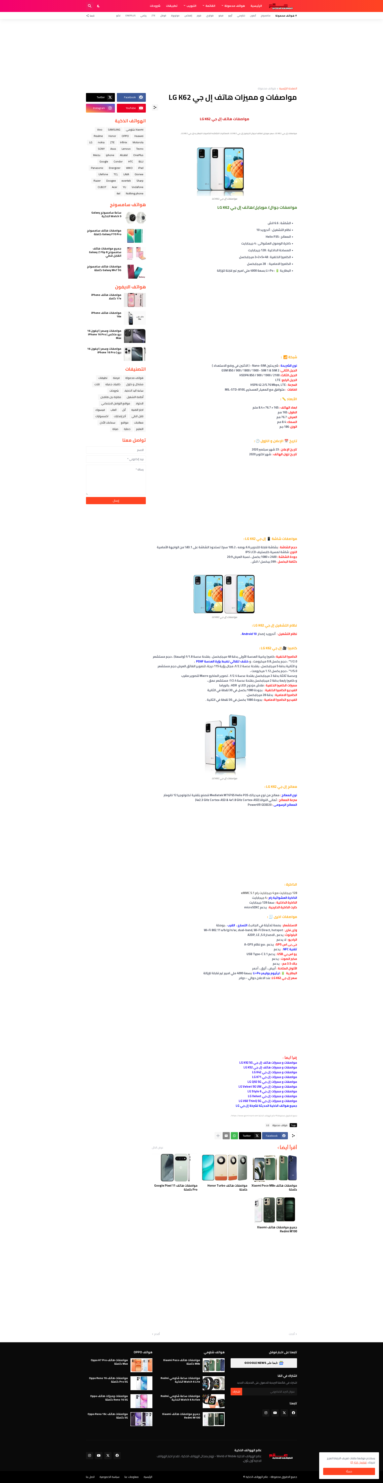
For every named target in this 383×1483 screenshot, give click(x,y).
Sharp (139, 180)
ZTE (153, 15)
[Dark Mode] (98, 6)
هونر (199, 15)
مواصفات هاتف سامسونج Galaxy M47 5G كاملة (104, 268)
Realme (98, 136)
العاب (113, 409)
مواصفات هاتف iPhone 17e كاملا (106, 296)
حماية (127, 429)
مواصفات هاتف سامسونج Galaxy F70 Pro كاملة (104, 232)
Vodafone (137, 187)
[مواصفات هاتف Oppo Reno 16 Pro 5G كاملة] (141, 1383)
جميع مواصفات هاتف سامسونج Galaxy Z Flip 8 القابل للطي (105, 252)
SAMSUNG (114, 129)
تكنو (118, 15)
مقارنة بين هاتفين (110, 397)
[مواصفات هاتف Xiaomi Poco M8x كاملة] (274, 1168)
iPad (140, 167)
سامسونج (265, 15)
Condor (118, 161)
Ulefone (103, 174)
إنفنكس (188, 15)
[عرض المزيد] (218, 1135)
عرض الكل (157, 1147)
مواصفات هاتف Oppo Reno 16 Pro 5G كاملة (108, 1379)
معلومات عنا (131, 1476)
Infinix (123, 142)
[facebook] (293, 1413)
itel (118, 193)
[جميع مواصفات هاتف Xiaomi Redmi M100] (274, 1209)
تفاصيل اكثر (360, 1462)
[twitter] (284, 1413)
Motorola (138, 142)
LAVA (126, 174)
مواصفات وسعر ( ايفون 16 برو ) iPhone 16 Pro (104, 350)
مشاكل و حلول (134, 384)
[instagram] (265, 1413)
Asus (113, 148)
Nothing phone (134, 193)
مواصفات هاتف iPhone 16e (106, 314)
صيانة (115, 429)
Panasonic (97, 167)
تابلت (97, 384)
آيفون (253, 15)
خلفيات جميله (112, 384)
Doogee (111, 180)
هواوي (210, 15)
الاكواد (139, 403)
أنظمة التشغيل (135, 397)
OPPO (125, 136)
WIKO (129, 167)
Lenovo (126, 148)
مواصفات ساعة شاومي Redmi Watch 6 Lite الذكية (180, 1379)
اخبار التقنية (137, 409)
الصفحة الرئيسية (288, 88)
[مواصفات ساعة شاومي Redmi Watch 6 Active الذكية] (214, 1401)
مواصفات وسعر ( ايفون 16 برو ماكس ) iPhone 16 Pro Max (104, 334)
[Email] (226, 1135)
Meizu (96, 155)
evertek (126, 180)
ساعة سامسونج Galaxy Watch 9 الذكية (106, 214)
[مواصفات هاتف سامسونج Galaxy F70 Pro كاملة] (135, 236)
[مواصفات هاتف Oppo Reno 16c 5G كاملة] (141, 1419)
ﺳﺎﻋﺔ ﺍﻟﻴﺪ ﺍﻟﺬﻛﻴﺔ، (133, 390)
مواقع (124, 422)
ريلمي (143, 15)
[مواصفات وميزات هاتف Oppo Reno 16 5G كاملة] (141, 1401)
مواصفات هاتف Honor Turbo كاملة (227, 1187)
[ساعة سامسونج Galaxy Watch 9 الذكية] (135, 218)
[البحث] (90, 6)
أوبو (230, 15)
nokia (101, 142)
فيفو (220, 15)
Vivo (99, 129)
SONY (101, 148)
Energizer (114, 167)
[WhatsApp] (234, 1135)
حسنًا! (349, 1471)
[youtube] (275, 1413)
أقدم (157, 1334)
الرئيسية (256, 5)
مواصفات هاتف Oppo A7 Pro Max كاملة (109, 1361)
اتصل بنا (90, 1476)
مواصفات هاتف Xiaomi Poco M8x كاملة (274, 1187)
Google (104, 161)
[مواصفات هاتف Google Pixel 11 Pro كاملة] (174, 1168)
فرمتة (116, 377)
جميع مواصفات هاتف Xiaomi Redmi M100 (277, 1229)
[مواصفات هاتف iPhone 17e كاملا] (135, 300)
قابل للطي (137, 416)
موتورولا (175, 15)
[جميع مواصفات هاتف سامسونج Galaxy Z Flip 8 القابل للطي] (135, 254)
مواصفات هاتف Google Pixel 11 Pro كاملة (175, 1187)
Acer (114, 187)
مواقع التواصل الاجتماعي (115, 403)
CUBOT (102, 187)
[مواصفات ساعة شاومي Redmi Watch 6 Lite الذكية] (214, 1383)
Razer (97, 180)
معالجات (138, 422)
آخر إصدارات (120, 416)
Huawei (138, 136)
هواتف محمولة (234, 5)
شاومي (241, 15)
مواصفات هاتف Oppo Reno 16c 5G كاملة (108, 1415)
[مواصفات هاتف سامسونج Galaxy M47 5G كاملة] (135, 272)
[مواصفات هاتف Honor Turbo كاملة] (224, 1168)
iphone (110, 155)
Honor (112, 136)
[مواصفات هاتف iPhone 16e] (135, 318)
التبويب (191, 5)
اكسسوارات (101, 416)
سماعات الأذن (107, 422)
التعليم (139, 429)
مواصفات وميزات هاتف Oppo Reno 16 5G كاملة (109, 1397)
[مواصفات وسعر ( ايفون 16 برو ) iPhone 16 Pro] (135, 354)
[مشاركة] (155, 107)
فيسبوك (100, 409)
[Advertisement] (191, 53)
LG (267, 1125)
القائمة (210, 5)
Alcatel (124, 155)
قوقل (163, 15)
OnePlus (130, 15)
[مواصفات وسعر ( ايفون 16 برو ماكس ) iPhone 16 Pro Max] (135, 336)
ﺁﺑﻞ (124, 409)
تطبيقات (171, 5)
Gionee (139, 174)
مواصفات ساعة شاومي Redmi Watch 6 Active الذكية (180, 1397)
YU (124, 187)
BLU (141, 161)
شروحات (155, 5)
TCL (116, 174)
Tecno (139, 148)
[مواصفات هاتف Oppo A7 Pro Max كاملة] (141, 1365)
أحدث (292, 1334)
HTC (130, 161)
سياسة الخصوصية (109, 1476)
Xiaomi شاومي (134, 129)
